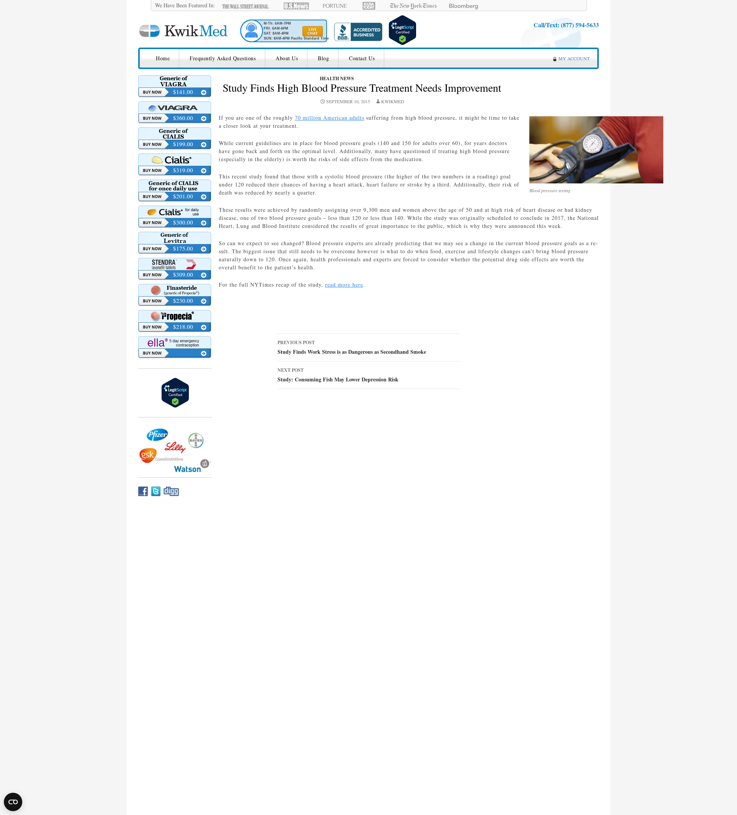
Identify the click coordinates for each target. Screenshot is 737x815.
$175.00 (183, 248)
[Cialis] (174, 159)
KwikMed (392, 101)
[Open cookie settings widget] (13, 802)
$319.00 (183, 170)
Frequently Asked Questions (223, 58)
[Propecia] (174, 316)
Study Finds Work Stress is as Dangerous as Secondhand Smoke (352, 347)
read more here (344, 284)
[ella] (174, 342)
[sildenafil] (174, 81)
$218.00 (183, 326)
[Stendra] (174, 264)
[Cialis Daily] (174, 212)
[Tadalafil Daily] (174, 186)
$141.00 (183, 92)
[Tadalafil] (174, 133)
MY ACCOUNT (574, 58)
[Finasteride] (174, 290)
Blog (323, 58)
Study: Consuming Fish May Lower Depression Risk (338, 375)
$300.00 (183, 222)
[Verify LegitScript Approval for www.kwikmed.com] (402, 29)
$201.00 (183, 196)
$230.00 (183, 300)
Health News (337, 78)
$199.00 (183, 144)
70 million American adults (329, 117)
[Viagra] (174, 107)
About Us (287, 58)
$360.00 (183, 118)
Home (163, 58)
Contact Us (362, 58)
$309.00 (183, 274)
